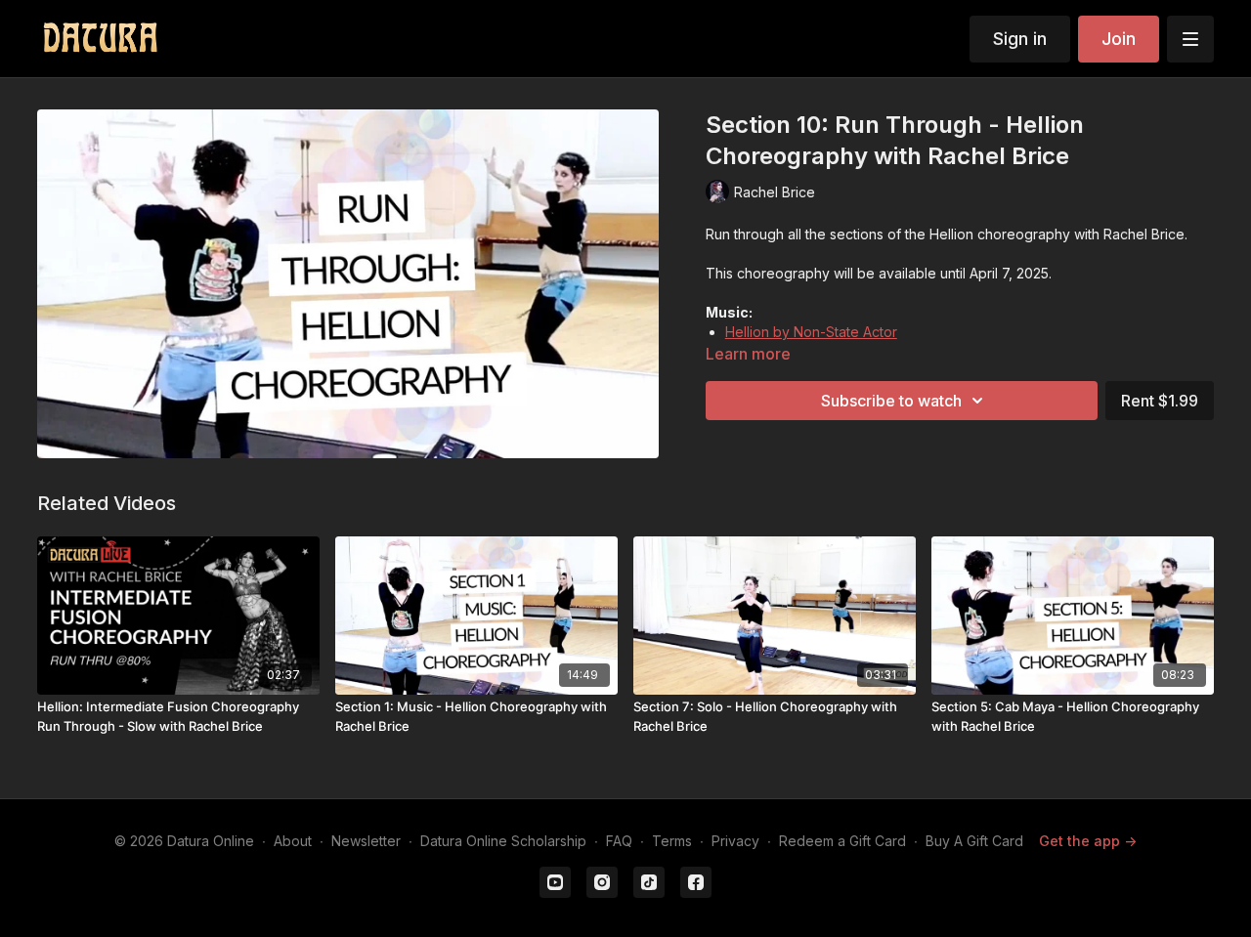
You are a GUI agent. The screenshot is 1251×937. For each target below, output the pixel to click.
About (293, 840)
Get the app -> (1088, 840)
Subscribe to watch (891, 400)
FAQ (619, 840)
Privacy (735, 840)
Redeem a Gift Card (842, 840)
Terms (672, 840)
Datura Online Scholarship (503, 840)
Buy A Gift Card (974, 840)
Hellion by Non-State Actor (811, 331)
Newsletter (366, 840)
